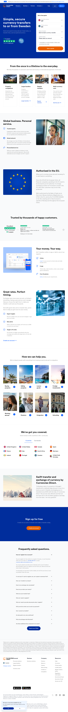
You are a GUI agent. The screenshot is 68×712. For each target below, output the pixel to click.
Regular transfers (17, 665)
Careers (43, 665)
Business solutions (31, 661)
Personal (18, 5)
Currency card (16, 668)
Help (49, 6)
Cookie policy (58, 667)
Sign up (61, 6)
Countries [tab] (28, 440)
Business (25, 5)
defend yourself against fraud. (58, 1)
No (19, 708)
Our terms (57, 663)
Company (39, 5)
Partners (33, 5)
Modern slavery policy (58, 670)
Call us (41, 276)
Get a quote (50, 48)
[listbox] (50, 20)
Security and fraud (59, 677)
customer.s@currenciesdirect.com (24, 562)
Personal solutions (17, 661)
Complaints (43, 671)
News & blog (44, 667)
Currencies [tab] (37, 440)
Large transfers (16, 663)
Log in (55, 6)
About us (43, 663)
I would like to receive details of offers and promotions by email (49, 43)
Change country (7, 666)
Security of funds (59, 679)
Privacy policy (58, 665)
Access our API (58, 681)
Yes (8, 708)
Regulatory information (57, 674)
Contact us (43, 669)
